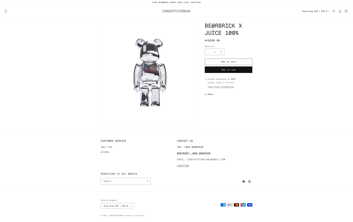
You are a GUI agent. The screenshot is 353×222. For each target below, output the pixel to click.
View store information (221, 87)
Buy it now (229, 69)
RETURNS (105, 152)
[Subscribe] (147, 181)
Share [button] (210, 94)
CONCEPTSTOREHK (116, 216)
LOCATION (183, 165)
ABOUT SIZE (107, 147)
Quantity (209, 46)
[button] (6, 11)
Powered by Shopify (134, 216)
